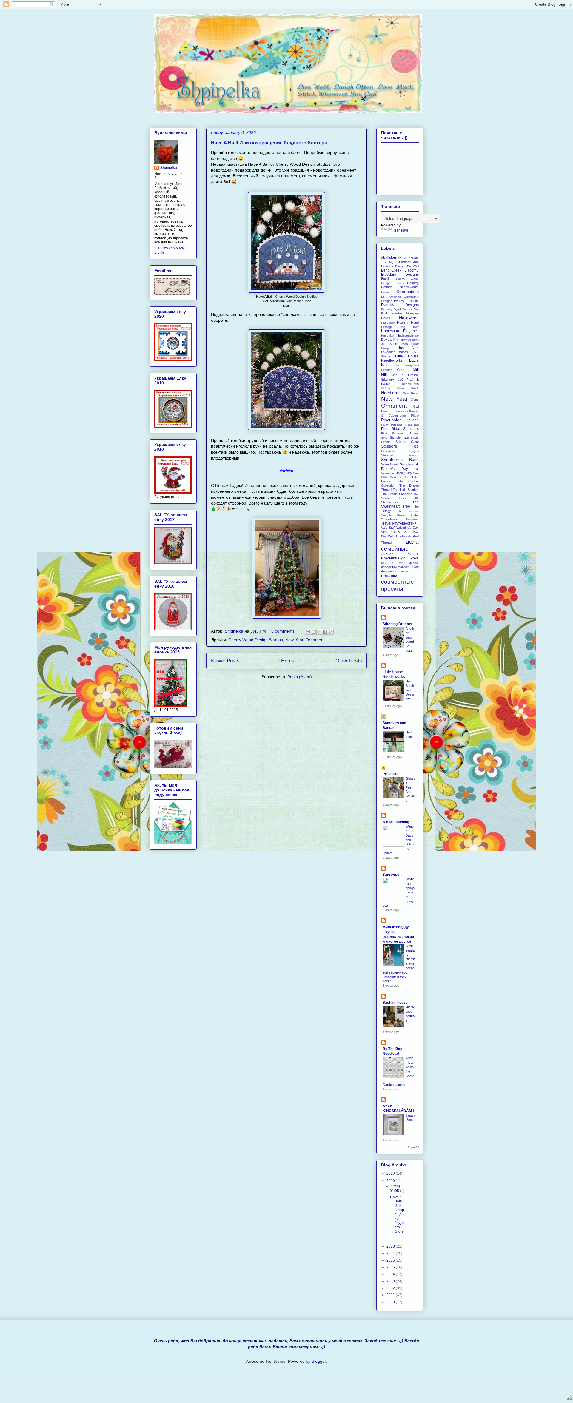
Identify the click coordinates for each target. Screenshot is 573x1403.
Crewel (385, 292)
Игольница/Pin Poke (400, 558)
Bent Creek (391, 270)
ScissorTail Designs (400, 451)
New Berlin (411, 393)
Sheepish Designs (400, 455)
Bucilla (385, 278)
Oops (415, 399)
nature (386, 384)
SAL (384, 437)
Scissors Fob (400, 446)
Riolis (384, 433)
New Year (294, 639)
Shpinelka (168, 168)
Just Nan (408, 348)
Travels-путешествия (399, 523)
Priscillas (390, 774)
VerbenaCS (390, 532)
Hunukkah (388, 335)
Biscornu (411, 270)
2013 (391, 1281)
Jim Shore (389, 344)
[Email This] (308, 632)
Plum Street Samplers (400, 429)
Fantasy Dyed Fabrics (396, 309)
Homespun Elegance (400, 331)
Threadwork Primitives (400, 519)
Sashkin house (395, 1002)
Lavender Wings (394, 352)
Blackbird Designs (400, 274)
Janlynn (393, 339)
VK (406, 532)
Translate (400, 230)
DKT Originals (391, 296)
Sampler (396, 437)
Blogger (319, 1361)
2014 (391, 1274)
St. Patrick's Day (400, 466)
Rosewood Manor (405, 433)
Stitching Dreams (397, 624)
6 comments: (284, 631)
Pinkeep (412, 420)
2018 (391, 1246)
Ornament (315, 639)
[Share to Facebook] (325, 632)
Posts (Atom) (299, 676)
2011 (391, 1295)
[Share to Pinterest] (331, 632)
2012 (391, 1288)
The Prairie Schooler (396, 494)
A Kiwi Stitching (396, 822)
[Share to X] (319, 632)
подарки (389, 575)
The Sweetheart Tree (400, 504)
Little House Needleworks (400, 358)
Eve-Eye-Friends (406, 301)
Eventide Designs (400, 305)
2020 (391, 1173)
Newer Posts (225, 661)
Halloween (409, 317)
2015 (391, 1267)
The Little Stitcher (406, 489)
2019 (391, 1181)
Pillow (415, 415)
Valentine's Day (407, 527)
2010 (391, 1302)
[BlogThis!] (314, 632)
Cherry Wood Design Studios (255, 639)
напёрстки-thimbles (395, 567)
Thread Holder (407, 515)
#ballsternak (391, 257)
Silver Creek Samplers (397, 464)
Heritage (387, 327)
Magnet (402, 370)
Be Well (413, 266)
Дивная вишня (400, 554)
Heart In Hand (408, 322)
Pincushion (391, 419)
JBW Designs (410, 339)
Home (287, 661)
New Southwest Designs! (410, 690)
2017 (391, 1253)
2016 (391, 1260)
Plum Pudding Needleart (400, 424)
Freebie (396, 313)
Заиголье (391, 874)
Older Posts (348, 661)
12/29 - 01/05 (396, 1189)
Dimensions (408, 291)
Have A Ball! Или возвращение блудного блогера (269, 142)
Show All (413, 1147)
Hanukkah (388, 322)
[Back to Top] (569, 1398)
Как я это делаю (400, 563)
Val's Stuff (388, 527)
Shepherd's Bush (400, 459)
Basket (400, 266)
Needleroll (390, 392)
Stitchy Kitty (403, 473)
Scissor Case (407, 441)
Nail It (413, 379)
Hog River (409, 327)
